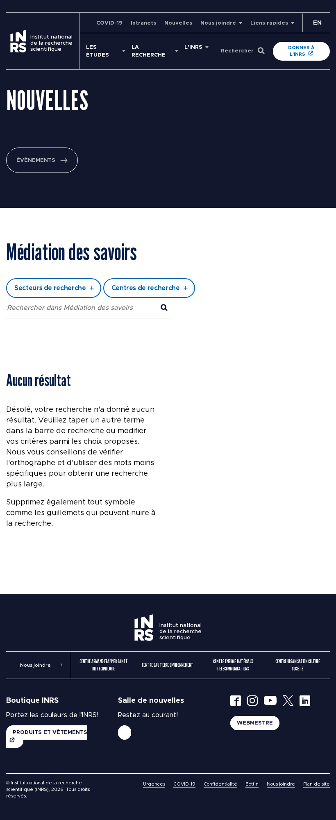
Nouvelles (178, 23)
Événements (35, 160)
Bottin (252, 784)
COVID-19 (109, 23)
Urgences (154, 784)
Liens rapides (269, 23)
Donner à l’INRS (301, 51)
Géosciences (100, 209)
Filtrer (168, 264)
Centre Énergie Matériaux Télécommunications (233, 665)
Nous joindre (218, 23)
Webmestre (255, 723)
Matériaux (95, 231)
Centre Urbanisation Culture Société (297, 665)
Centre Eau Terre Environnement (167, 665)
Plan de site (316, 784)
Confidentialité (220, 784)
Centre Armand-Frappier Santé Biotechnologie (103, 665)
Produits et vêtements (50, 732)
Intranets (143, 23)
